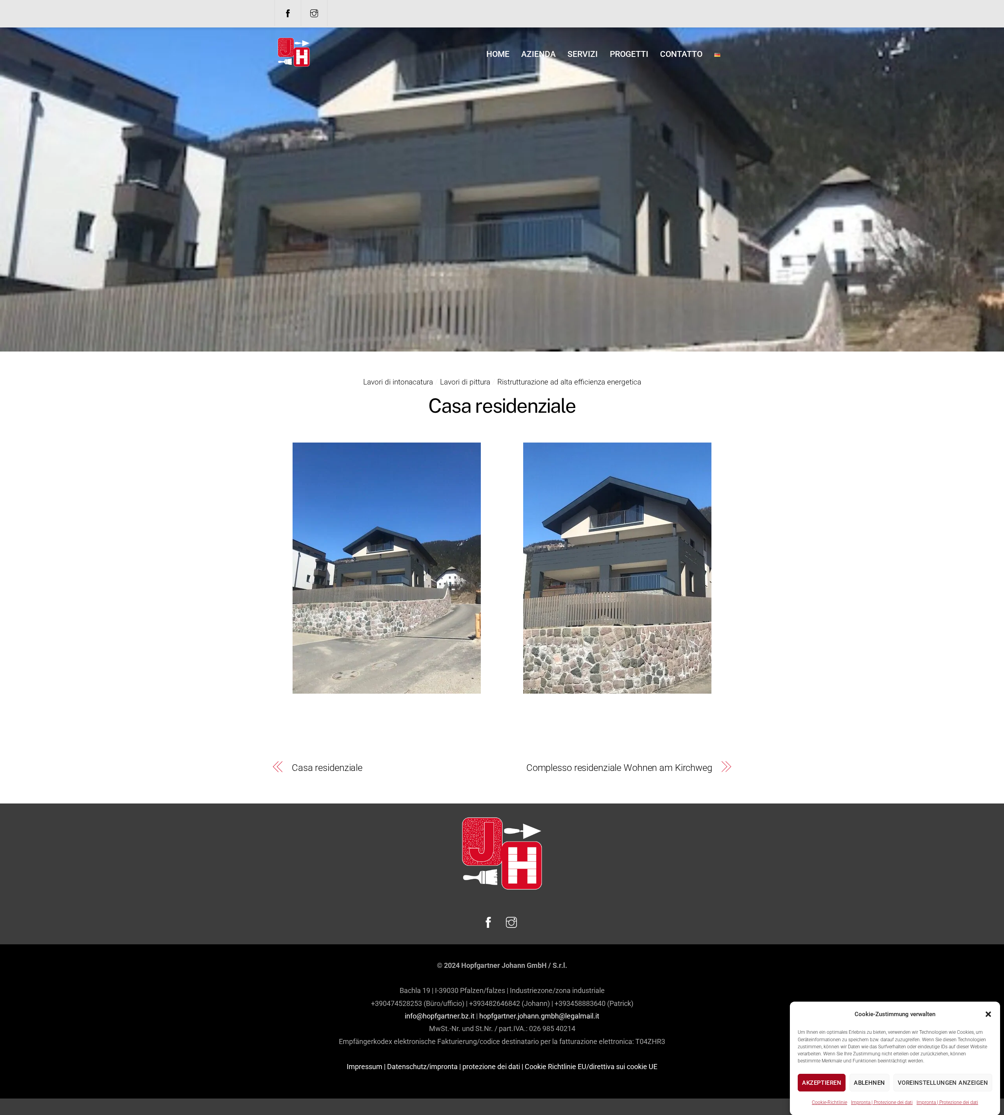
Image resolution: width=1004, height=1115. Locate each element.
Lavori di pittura (465, 381)
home (497, 54)
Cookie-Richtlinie (829, 1102)
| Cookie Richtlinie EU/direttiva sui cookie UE (589, 1066)
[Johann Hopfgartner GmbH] (293, 64)
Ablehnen (869, 1082)
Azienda (538, 54)
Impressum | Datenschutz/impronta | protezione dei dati (433, 1066)
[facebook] (288, 12)
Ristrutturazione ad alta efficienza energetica (569, 381)
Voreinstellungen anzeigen (943, 1082)
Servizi (582, 54)
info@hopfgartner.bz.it (440, 1016)
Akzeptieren (821, 1082)
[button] (988, 1014)
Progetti (629, 54)
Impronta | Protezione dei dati (882, 1102)
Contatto (681, 54)
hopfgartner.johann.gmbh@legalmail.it (539, 1016)
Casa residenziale (327, 767)
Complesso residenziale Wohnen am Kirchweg (619, 767)
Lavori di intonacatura (398, 381)
